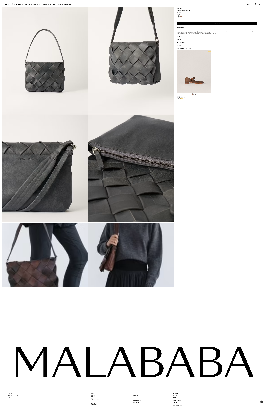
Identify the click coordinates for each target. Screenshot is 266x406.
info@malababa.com (95, 401)
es (247, 4)
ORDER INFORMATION (95, 400)
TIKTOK (9, 397)
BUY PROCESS (176, 398)
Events (30, 4)
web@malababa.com (95, 399)
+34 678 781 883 (94, 404)
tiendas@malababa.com (137, 403)
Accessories (51, 4)
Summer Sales (67, 4)
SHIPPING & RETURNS (177, 400)
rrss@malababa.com (137, 400)
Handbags (35, 4)
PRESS (134, 398)
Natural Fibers (59, 4)
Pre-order (217, 23)
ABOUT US (175, 395)
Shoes (40, 4)
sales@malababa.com (137, 396)
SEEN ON (10, 393)
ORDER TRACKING (94, 403)
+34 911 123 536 (93, 396)
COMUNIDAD (10, 398)
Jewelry (45, 4)
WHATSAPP (93, 395)
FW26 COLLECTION (22, 4)
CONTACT (93, 393)
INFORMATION (176, 393)
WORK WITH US (136, 402)
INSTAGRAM (10, 395)
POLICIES (175, 402)
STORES (174, 397)
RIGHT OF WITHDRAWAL (178, 405)
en (249, 4)
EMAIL (92, 398)
